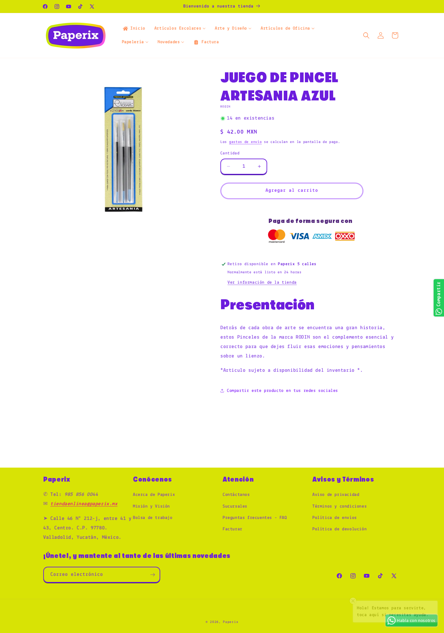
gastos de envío (245, 142)
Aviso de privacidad (335, 494)
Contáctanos (236, 494)
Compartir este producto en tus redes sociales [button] (282, 390)
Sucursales (235, 506)
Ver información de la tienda (262, 282)
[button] (366, 35)
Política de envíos (334, 517)
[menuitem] (133, 28)
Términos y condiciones (339, 506)
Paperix (230, 622)
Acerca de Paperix (154, 494)
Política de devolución (339, 529)
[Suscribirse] (152, 575)
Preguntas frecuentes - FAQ (255, 517)
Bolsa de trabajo (153, 517)
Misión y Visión (151, 506)
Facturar (232, 529)
